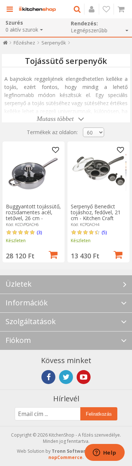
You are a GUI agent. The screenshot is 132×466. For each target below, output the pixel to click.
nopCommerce (65, 457)
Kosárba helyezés (53, 254)
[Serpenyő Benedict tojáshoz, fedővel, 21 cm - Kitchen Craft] (98, 172)
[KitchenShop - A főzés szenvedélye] (37, 9)
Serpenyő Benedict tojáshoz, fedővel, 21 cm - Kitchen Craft (96, 212)
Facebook (48, 377)
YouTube (84, 377)
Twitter (66, 377)
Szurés (14, 22)
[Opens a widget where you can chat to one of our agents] (104, 453)
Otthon (5, 44)
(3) (39, 232)
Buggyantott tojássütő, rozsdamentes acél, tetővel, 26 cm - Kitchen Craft (33, 215)
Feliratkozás (99, 414)
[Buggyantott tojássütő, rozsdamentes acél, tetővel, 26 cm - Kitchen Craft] (33, 172)
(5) (104, 232)
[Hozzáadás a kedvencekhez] (55, 150)
